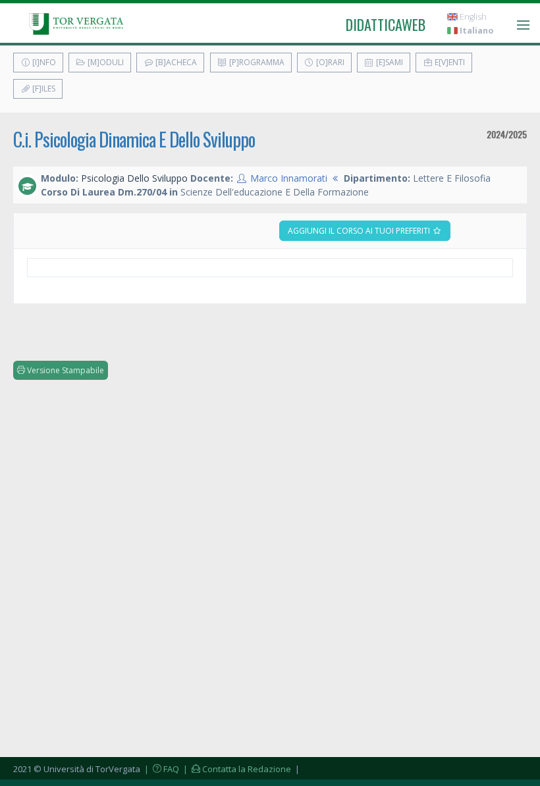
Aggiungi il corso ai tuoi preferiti (360, 230)
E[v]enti (449, 62)
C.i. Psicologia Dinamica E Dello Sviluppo (134, 139)
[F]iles (42, 88)
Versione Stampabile (64, 370)
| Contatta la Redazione (236, 769)
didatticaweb (385, 24)
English (472, 16)
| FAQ (160, 769)
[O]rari (329, 62)
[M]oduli (105, 62)
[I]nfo (43, 62)
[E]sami (388, 62)
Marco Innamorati (288, 178)
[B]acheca (175, 62)
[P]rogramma (255, 62)
